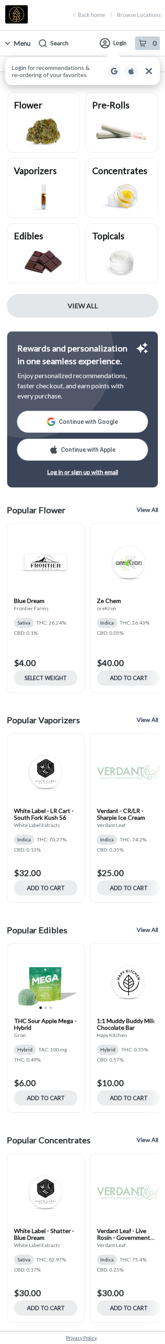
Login (119, 42)
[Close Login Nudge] (149, 71)
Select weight (46, 678)
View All (83, 305)
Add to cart (129, 678)
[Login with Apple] (131, 71)
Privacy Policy (81, 1338)
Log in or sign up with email (82, 472)
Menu (22, 43)
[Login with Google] (114, 71)
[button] (82, 71)
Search (59, 43)
